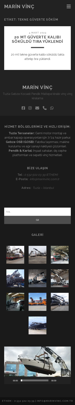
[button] (37, 365)
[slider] (34, 380)
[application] (37, 365)
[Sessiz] (60, 380)
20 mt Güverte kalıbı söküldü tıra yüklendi (37, 39)
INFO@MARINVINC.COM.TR (55, 401)
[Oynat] (9, 380)
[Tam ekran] (66, 380)
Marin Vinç (19, 6)
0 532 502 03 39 (34, 174)
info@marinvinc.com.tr (44, 179)
